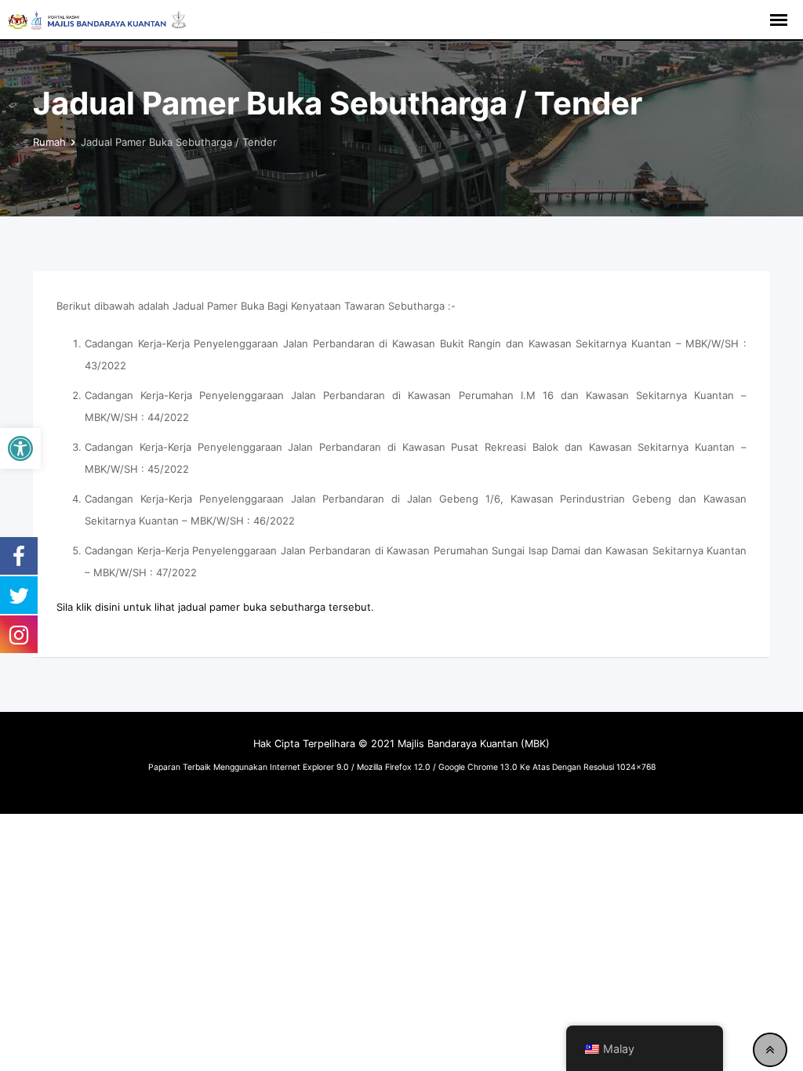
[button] (20, 448)
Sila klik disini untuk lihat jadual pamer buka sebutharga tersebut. (215, 607)
